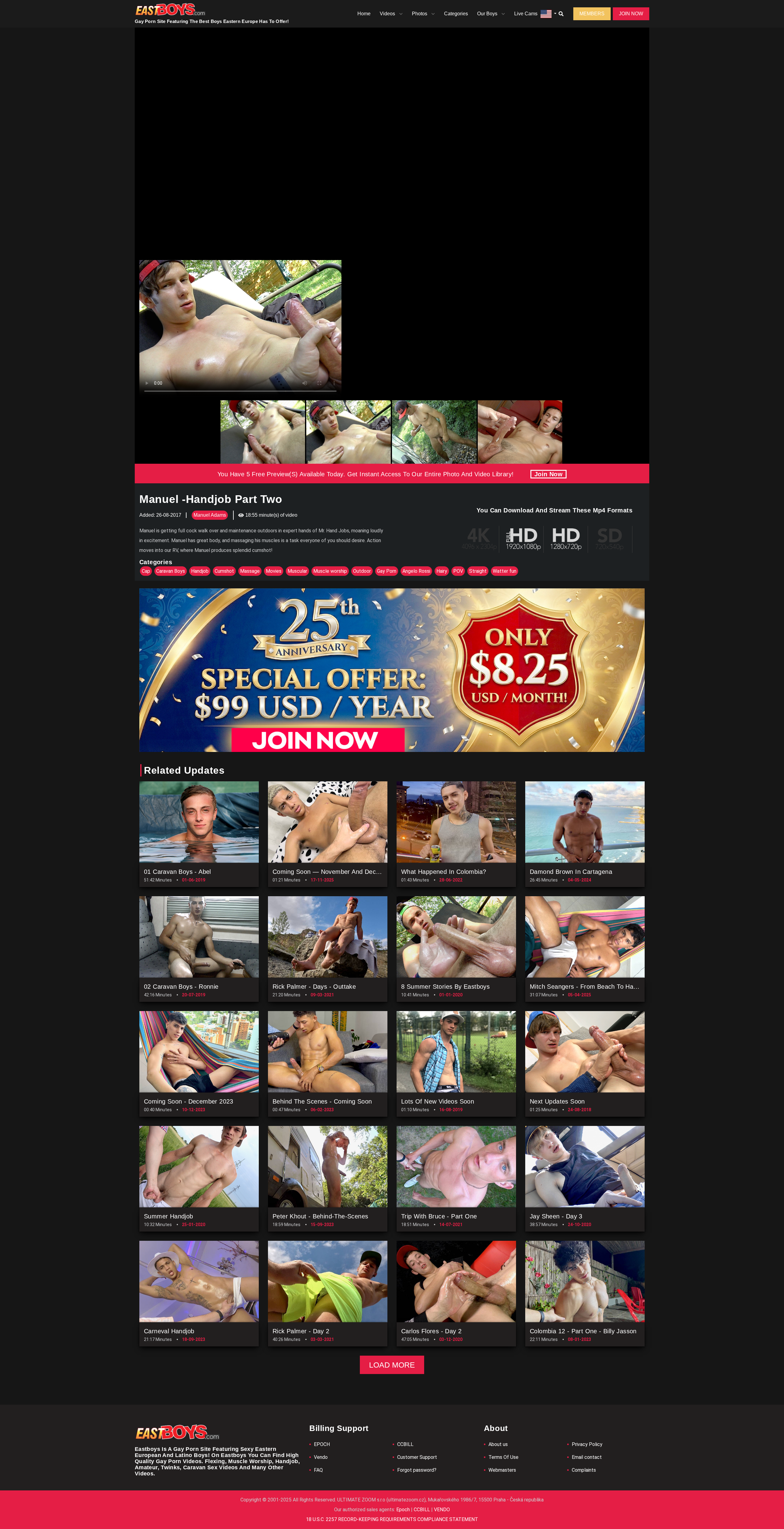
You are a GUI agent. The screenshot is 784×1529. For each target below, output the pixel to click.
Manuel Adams (210, 515)
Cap (146, 571)
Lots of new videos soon (437, 1101)
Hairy (441, 571)
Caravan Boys (170, 571)
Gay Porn (386, 571)
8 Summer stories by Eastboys (445, 986)
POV (458, 571)
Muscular (297, 571)
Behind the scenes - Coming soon (322, 1101)
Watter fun (504, 571)
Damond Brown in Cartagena (571, 871)
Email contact (587, 1457)
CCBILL (405, 1444)
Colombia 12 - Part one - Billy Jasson (583, 1331)
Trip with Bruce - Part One (439, 1216)
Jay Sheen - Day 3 (556, 1216)
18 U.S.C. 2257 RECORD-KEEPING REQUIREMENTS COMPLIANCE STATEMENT (392, 1519)
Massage (250, 571)
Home (364, 13)
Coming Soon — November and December (333, 871)
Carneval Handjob (169, 1331)
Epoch (403, 1509)
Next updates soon (557, 1101)
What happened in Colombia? (443, 871)
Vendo (321, 1457)
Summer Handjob (168, 1216)
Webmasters (502, 1470)
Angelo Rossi (416, 571)
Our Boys (487, 13)
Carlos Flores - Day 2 (431, 1331)
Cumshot (224, 571)
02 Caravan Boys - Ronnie (181, 986)
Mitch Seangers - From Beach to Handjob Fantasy (601, 986)
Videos (387, 13)
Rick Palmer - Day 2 (301, 1331)
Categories (456, 13)
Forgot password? (416, 1470)
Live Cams (525, 13)
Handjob (200, 571)
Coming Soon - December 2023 (188, 1101)
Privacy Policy (587, 1444)
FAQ (318, 1470)
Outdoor (362, 571)
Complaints (584, 1470)
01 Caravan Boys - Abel (177, 871)
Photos (419, 13)
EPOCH (322, 1444)
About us (498, 1444)
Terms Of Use (503, 1457)
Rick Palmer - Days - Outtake (314, 986)
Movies (273, 571)
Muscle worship (330, 571)
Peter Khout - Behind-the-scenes (320, 1216)
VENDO (441, 1509)
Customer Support (417, 1457)
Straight (478, 571)
